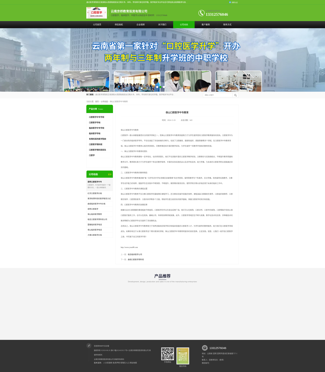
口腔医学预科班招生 (97, 150)
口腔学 (92, 155)
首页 (97, 101)
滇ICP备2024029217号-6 (119, 350)
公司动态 (184, 24)
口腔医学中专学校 (96, 117)
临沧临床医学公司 (135, 254)
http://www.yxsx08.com (129, 247)
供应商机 (119, 24)
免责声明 (116, 363)
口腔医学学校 (94, 123)
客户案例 (206, 24)
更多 (110, 174)
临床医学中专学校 (96, 128)
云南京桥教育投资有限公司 (139, 350)
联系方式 (227, 24)
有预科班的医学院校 (97, 139)
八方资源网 (107, 363)
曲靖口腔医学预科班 (136, 259)
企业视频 (140, 24)
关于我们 (162, 24)
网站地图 (133, 363)
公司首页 (97, 24)
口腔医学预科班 (95, 144)
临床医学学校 (94, 133)
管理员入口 (124, 363)
